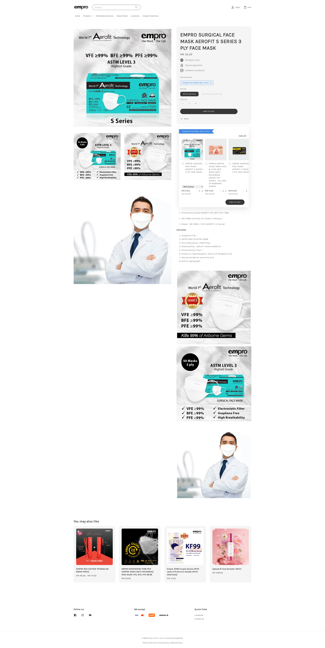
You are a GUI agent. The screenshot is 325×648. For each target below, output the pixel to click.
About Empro (122, 16)
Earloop (183, 89)
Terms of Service (150, 643)
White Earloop (189, 94)
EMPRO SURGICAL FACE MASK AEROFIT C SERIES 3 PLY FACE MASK (241, 167)
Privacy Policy (164, 643)
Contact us (199, 619)
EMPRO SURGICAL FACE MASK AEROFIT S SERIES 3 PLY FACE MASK (194, 167)
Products (87, 16)
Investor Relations (150, 16)
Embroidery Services (104, 16)
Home (77, 16)
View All (242, 135)
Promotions (186, 77)
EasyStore (179, 638)
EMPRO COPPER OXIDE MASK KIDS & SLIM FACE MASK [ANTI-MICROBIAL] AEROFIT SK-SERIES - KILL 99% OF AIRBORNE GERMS (217, 174)
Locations (135, 16)
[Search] (137, 7)
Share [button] (186, 119)
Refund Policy (176, 643)
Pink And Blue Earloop (212, 94)
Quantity (183, 99)
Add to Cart (208, 111)
